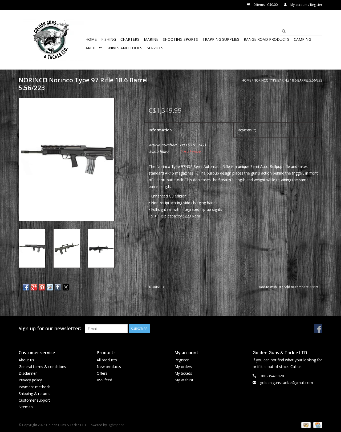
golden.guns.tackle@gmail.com (286, 382)
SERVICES (155, 47)
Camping (302, 39)
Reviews (247, 129)
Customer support (34, 400)
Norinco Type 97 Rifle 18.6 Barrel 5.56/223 (288, 80)
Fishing (108, 39)
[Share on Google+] (34, 287)
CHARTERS (129, 39)
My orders (183, 366)
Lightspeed (116, 425)
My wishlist (183, 379)
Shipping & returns (34, 393)
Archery (94, 47)
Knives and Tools (124, 47)
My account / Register (306, 4)
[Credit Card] (316, 424)
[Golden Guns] (51, 39)
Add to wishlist (270, 287)
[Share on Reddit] (50, 287)
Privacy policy (30, 379)
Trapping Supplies (220, 39)
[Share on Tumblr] (58, 287)
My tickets (183, 373)
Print (314, 287)
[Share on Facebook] (26, 287)
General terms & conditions (42, 366)
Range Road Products (266, 39)
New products (109, 366)
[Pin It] (42, 287)
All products (107, 359)
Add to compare (297, 287)
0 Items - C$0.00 (265, 4)
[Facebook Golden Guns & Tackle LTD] (318, 328)
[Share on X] (66, 287)
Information (160, 129)
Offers (102, 373)
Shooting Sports (180, 39)
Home (91, 39)
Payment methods (35, 386)
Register (181, 359)
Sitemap (26, 406)
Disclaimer (28, 373)
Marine (151, 39)
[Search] (284, 31)
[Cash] (305, 424)
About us (26, 359)
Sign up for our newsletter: (50, 328)
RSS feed (104, 379)
